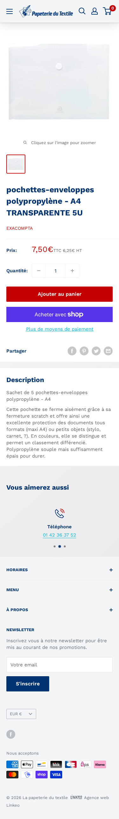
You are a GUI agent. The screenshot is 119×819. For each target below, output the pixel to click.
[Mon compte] (94, 11)
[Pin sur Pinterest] (84, 350)
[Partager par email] (108, 350)
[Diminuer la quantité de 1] (38, 270)
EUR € (16, 713)
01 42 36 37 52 (59, 535)
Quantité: (17, 271)
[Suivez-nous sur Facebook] (10, 734)
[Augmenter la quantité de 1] (72, 270)
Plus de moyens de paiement (59, 329)
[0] (107, 11)
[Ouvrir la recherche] (82, 11)
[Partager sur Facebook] (72, 350)
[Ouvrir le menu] (9, 11)
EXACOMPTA (19, 228)
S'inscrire (28, 684)
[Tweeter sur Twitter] (96, 350)
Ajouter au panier (60, 294)
